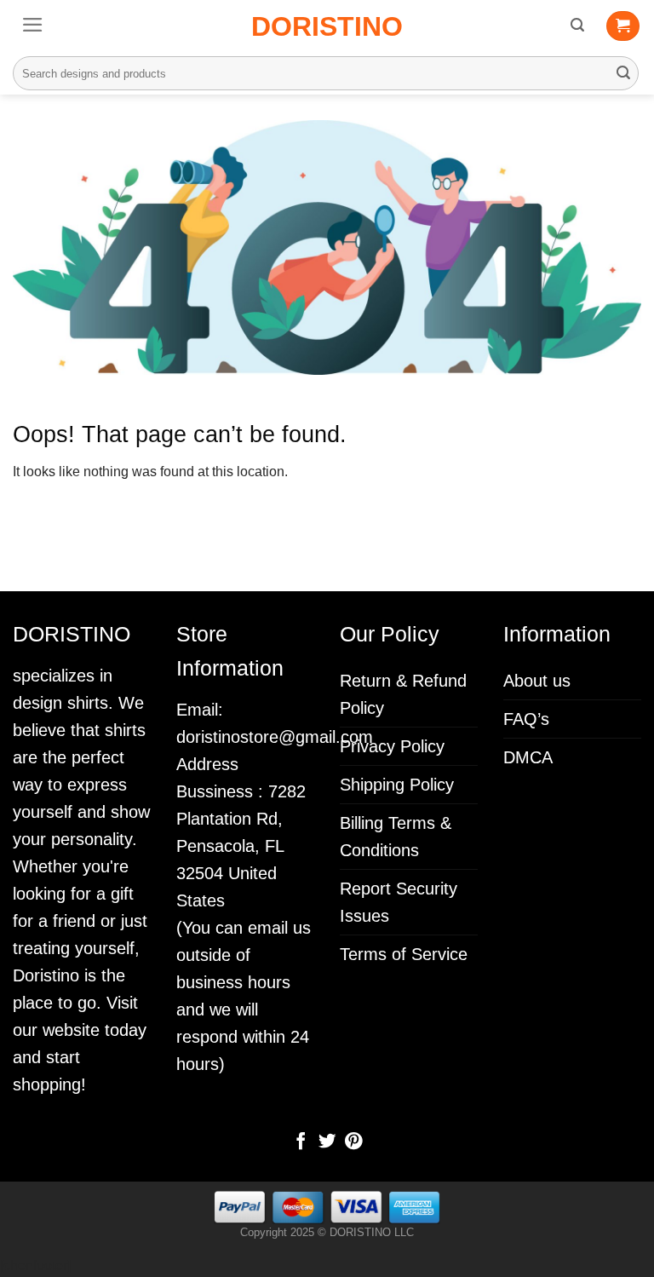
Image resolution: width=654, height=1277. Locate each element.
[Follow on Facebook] (300, 1142)
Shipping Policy (397, 784)
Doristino (327, 26)
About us (537, 680)
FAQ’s (526, 719)
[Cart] (623, 26)
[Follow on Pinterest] (352, 1142)
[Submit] (623, 73)
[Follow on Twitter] (327, 1142)
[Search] (577, 25)
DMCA (528, 757)
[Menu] (33, 24)
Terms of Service (404, 954)
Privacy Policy (392, 746)
